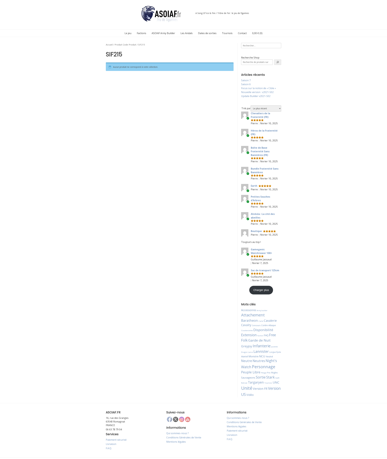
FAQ (266, 335)
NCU (262, 356)
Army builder (262, 310)
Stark (270, 377)
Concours (256, 325)
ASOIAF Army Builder (163, 33)
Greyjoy (246, 346)
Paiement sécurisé (116, 439)
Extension (249, 334)
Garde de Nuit (259, 340)
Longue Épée (275, 352)
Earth (254, 185)
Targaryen (256, 382)
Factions (141, 33)
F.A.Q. (109, 448)
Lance (250, 352)
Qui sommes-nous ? (177, 433)
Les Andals (186, 33)
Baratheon (249, 320)
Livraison (111, 444)
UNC (276, 382)
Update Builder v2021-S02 (255, 96)
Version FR (260, 389)
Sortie (261, 377)
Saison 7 (246, 80)
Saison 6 (246, 84)
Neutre (246, 361)
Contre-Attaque (268, 325)
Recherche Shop (250, 57)
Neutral (269, 356)
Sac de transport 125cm (265, 270)
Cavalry (246, 325)
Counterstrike (247, 330)
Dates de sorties (207, 33)
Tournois (227, 33)
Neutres (259, 361)
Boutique (256, 231)
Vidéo (250, 395)
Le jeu (128, 33)
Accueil (109, 44)
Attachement (253, 315)
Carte (261, 321)
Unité (246, 388)
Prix (268, 372)
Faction (260, 336)
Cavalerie (270, 321)
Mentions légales (176, 441)
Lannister (261, 351)
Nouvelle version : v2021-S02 (257, 92)
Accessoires (248, 310)
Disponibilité (263, 329)
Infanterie (262, 346)
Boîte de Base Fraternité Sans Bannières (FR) (260, 151)
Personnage (263, 366)
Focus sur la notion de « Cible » (258, 88)
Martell (244, 356)
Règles (274, 372)
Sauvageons (248, 377)
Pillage (263, 373)
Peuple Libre (250, 372)
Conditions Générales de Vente (183, 437)
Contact (242, 33)
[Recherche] (277, 62)
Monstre (254, 356)
